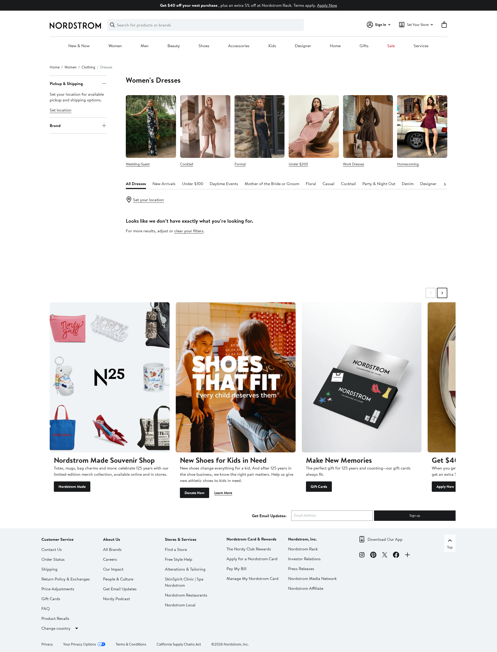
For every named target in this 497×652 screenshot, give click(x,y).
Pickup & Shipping (66, 83)
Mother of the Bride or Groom (272, 183)
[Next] (445, 183)
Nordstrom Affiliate (305, 588)
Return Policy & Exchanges (65, 579)
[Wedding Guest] (151, 126)
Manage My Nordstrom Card (252, 578)
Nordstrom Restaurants (186, 595)
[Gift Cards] (362, 377)
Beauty (173, 45)
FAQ (45, 608)
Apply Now (327, 5)
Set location (60, 110)
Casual (328, 183)
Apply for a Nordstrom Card (251, 559)
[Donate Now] (236, 377)
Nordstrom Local (180, 605)
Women (115, 45)
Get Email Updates (120, 589)
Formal (240, 164)
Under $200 (298, 164)
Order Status (53, 559)
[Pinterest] (373, 555)
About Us (111, 539)
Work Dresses (353, 164)
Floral (311, 183)
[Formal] (260, 126)
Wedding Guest (138, 164)
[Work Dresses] (368, 126)
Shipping (49, 569)
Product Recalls (55, 618)
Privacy (47, 644)
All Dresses (136, 183)
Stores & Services (180, 539)
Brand (55, 125)
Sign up (415, 515)
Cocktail (186, 164)
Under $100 (192, 183)
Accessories (239, 45)
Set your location (148, 199)
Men (145, 45)
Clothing (88, 67)
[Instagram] (362, 555)
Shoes (204, 45)
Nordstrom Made (72, 486)
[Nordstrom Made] (110, 377)
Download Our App (385, 539)
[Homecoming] (422, 126)
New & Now (79, 45)
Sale (391, 45)
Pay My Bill (236, 568)
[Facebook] (396, 555)
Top (450, 547)
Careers (110, 559)
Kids (272, 45)
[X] (385, 555)
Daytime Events (224, 183)
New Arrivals (164, 183)
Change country (55, 628)
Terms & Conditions (131, 644)
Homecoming (408, 164)
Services (421, 45)
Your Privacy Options (79, 644)
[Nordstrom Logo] (75, 25)
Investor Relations (304, 559)
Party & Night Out (378, 183)
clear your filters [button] (188, 231)
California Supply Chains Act (179, 644)
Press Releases (301, 568)
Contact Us (51, 549)
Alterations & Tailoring (185, 569)
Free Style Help (178, 559)
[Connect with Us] (407, 555)
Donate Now (194, 492)
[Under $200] (314, 126)
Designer (303, 45)
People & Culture (118, 579)
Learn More (223, 492)
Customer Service (57, 539)
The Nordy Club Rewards (248, 549)
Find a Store (176, 549)
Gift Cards (319, 486)
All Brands (112, 549)
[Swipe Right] (442, 293)
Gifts (364, 45)
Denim (408, 183)
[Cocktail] (205, 126)
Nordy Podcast (116, 598)
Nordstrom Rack (303, 549)
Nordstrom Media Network (312, 578)
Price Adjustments (57, 589)
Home (335, 45)
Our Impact (113, 569)
